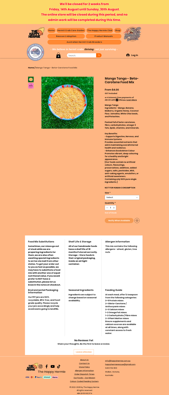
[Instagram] (40, 366)
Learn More (131, 100)
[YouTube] (52, 366)
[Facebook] (46, 366)
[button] (117, 30)
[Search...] (99, 55)
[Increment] (114, 207)
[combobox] (122, 197)
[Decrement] (107, 207)
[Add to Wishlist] (137, 220)
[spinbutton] (110, 207)
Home (31, 67)
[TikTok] (58, 366)
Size (107, 193)
